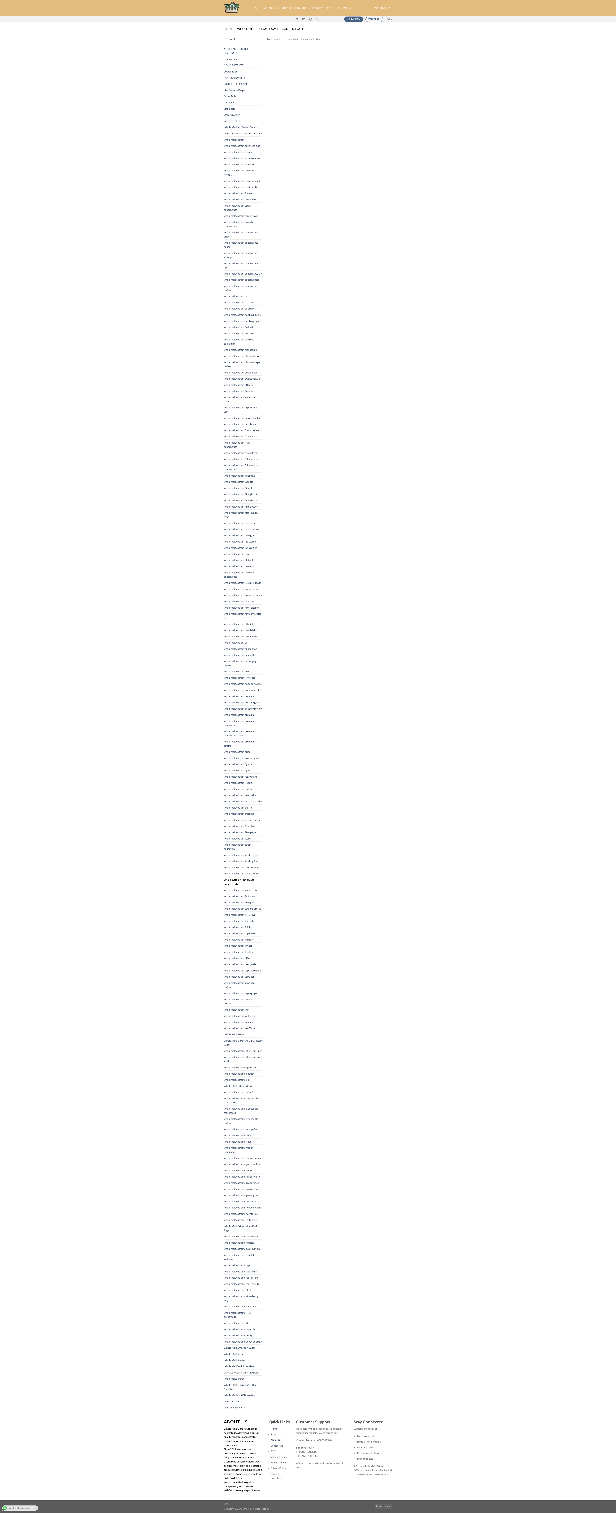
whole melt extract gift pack (239, 475)
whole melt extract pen (236, 671)
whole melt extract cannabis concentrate (239, 224)
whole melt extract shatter (238, 807)
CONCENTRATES (234, 65)
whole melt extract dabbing (239, 308)
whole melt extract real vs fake (240, 776)
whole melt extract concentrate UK (243, 273)
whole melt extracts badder (239, 1073)
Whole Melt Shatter (234, 1360)
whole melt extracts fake (237, 1135)
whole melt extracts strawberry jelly (241, 1298)
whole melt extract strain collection (237, 846)
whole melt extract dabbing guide (242, 314)
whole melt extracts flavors (239, 1141)
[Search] (256, 8)
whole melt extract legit (237, 553)
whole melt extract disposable (240, 349)
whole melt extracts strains (238, 1289)
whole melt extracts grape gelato (242, 1176)
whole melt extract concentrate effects (241, 234)
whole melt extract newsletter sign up (242, 615)
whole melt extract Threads (239, 920)
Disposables (230, 71)
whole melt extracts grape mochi (242, 1182)
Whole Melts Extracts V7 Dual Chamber (240, 1386)
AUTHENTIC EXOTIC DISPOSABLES (236, 51)
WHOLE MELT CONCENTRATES (243, 133)
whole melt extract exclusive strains (239, 399)
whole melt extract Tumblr (238, 939)
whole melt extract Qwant (238, 770)
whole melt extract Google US (240, 500)
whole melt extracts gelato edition (242, 1164)
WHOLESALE (231, 1401)
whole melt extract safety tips (240, 795)
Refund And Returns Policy (306, 8)
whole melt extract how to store (241, 529)
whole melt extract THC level (240, 914)
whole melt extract (234, 139)
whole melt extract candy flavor (241, 215)
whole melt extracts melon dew (241, 1236)
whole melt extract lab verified (240, 547)
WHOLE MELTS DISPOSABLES (241, 1372)
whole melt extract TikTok (238, 927)
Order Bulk (230, 96)
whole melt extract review (238, 788)
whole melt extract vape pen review (239, 984)
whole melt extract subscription (241, 867)
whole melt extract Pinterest (239, 677)
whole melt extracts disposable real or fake (241, 1110)
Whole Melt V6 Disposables (239, 1366)
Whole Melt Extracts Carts (238, 1085)
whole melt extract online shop (240, 648)
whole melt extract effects (238, 384)
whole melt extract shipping (239, 813)
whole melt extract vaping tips (240, 993)
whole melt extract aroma (238, 151)
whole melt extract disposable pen (242, 355)
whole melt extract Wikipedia (240, 1015)
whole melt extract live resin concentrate (239, 574)
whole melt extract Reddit (238, 782)
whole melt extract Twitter (238, 951)
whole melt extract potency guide (242, 702)
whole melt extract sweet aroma (241, 873)
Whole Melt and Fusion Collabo (241, 127)
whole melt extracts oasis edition (242, 1248)
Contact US (344, 8)
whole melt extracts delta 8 (238, 1091)
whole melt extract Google (238, 481)
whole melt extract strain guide (241, 861)
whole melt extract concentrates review (241, 288)
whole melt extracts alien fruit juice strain (243, 1059)
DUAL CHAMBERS (234, 77)
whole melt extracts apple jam (240, 1067)
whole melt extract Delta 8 (238, 327)
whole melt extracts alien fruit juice (243, 1050)
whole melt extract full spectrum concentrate (241, 467)
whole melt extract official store (241, 636)
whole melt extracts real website (241, 1283)
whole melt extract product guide (242, 757)
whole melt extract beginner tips (241, 186)
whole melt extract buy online (240, 199)
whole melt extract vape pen (239, 976)
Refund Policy (278, 1462)
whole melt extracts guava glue (241, 1195)
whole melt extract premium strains (239, 743)
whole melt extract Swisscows (240, 896)
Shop (285, 8)
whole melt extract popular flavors (242, 683)
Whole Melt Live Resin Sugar (239, 1347)
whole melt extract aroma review (242, 158)
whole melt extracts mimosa (239, 1242)
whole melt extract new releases (241, 607)
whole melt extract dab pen (239, 302)
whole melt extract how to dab (240, 522)
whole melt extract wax (236, 1009)
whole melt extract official (238, 623)
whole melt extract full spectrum (241, 459)
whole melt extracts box (237, 1079)
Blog (227, 1504)
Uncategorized (232, 114)
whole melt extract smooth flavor (242, 819)
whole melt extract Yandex (238, 1021)
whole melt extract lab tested (240, 541)
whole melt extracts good (238, 1170)
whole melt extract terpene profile (242, 908)
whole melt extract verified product (238, 1001)
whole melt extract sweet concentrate (239, 881)
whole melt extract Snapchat (239, 826)
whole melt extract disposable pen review (242, 364)
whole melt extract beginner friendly (239, 172)
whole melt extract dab (236, 296)
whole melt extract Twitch (238, 945)
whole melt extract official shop (241, 630)
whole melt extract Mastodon (240, 601)
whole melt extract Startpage (240, 832)
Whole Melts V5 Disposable (239, 1395)
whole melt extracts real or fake (241, 1277)
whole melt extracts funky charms (242, 1157)
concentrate (230, 59)
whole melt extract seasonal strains (243, 801)
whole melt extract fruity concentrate (237, 444)
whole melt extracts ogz (237, 1265)
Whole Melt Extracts (235, 1034)
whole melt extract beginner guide (242, 180)
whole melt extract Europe (238, 391)
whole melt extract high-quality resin (241, 514)
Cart (330, 8)
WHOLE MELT (232, 121)
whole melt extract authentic (239, 164)
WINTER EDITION (234, 1407)
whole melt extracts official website (239, 1257)
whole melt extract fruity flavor (241, 452)
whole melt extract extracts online (242, 417)
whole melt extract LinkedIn (239, 560)
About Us (274, 8)
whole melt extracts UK (237, 1322)
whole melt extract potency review (243, 708)
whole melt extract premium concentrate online (239, 733)
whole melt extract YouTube (239, 1028)
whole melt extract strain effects (241, 854)
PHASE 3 (229, 102)
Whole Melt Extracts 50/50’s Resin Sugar (243, 1042)
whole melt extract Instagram (240, 535)
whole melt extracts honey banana (242, 1207)
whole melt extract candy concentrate (237, 207)
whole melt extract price (237, 751)
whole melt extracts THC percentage (238, 1314)
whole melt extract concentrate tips (241, 265)
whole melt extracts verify (238, 1335)
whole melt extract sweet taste (240, 889)
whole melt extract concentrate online (241, 244)
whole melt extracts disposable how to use (241, 1100)
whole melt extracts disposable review (241, 1120)
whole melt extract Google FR (240, 487)
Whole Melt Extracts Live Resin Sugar (241, 1228)
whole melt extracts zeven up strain (243, 1341)
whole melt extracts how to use (241, 1213)
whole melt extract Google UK (240, 494)
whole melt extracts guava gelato (242, 1188)
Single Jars (229, 108)
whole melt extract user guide (240, 964)
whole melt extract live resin (239, 566)
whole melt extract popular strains (242, 689)
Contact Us (276, 1445)
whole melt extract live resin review (243, 595)
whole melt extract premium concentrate (239, 723)
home (263, 8)
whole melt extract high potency (241, 506)
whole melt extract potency (239, 696)
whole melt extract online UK (240, 654)
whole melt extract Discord (239, 333)
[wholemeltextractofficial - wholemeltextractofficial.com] (237, 8)
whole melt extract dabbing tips (241, 320)
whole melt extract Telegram (239, 902)
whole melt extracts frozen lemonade (238, 1149)
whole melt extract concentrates (241, 279)
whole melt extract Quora (238, 764)
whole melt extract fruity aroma (241, 436)
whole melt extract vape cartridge (242, 970)
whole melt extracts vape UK (239, 1329)
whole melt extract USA (237, 958)
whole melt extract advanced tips (242, 145)
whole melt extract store (237, 838)
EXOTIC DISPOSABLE (236, 83)
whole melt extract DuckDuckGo (242, 378)
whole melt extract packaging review (240, 663)
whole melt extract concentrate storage (241, 255)
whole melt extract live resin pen (241, 588)
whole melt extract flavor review (241, 430)
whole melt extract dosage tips (240, 372)
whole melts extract (234, 1378)
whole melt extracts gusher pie (240, 1201)
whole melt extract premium (239, 714)
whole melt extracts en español (240, 1129)
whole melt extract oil (236, 642)
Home (228, 29)
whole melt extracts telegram (240, 1306)
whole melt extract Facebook (240, 423)
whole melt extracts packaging (240, 1271)
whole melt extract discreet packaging (239, 341)
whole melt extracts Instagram (240, 1219)
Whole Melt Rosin (234, 1353)
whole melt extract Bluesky (239, 193)
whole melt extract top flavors (240, 933)
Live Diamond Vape (234, 90)
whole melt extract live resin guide (242, 582)
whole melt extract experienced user (241, 409)
